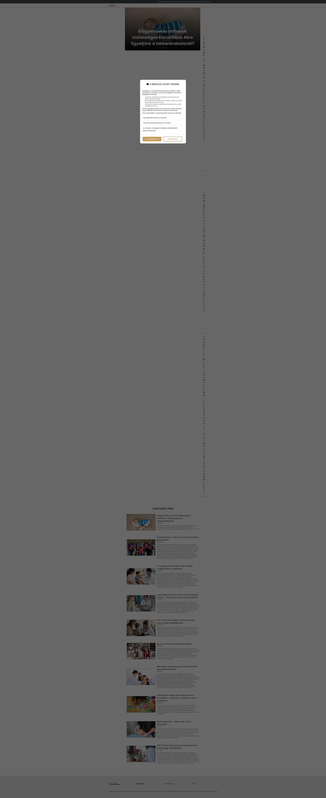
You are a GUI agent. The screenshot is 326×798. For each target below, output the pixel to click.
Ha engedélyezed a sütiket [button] (155, 118)
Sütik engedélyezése (152, 139)
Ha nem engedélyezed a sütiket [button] (157, 123)
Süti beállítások (173, 139)
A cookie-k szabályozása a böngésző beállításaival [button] (160, 129)
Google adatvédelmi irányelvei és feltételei (168, 113)
